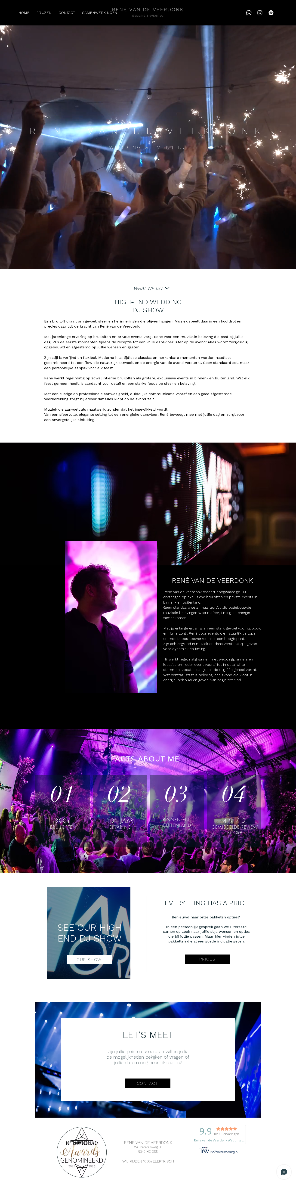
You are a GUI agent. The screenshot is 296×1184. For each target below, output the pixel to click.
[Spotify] (271, 12)
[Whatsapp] (249, 12)
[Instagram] (260, 12)
